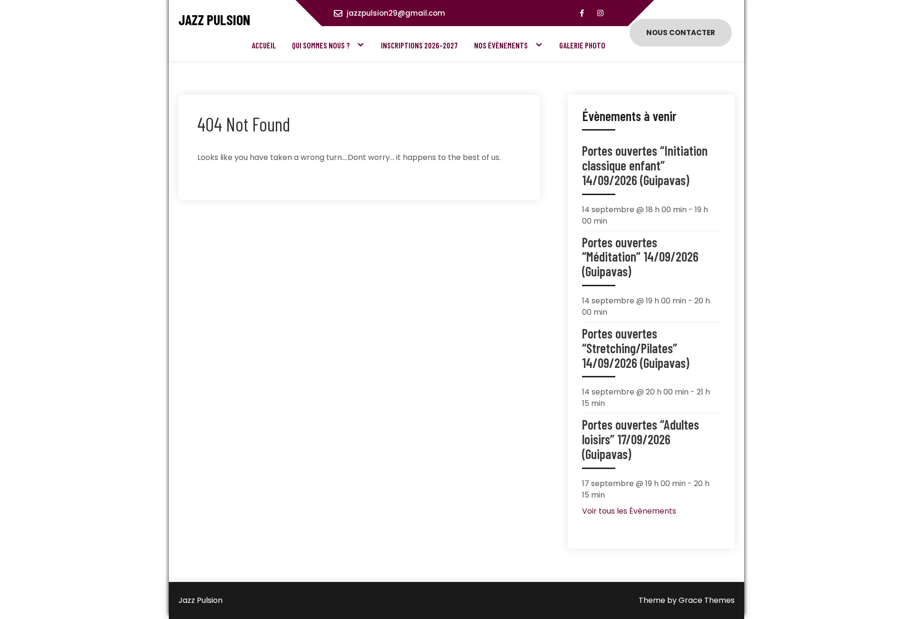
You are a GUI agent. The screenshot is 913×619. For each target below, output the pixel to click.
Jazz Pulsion (214, 20)
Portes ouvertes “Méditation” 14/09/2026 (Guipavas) (640, 257)
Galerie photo (582, 45)
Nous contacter (680, 33)
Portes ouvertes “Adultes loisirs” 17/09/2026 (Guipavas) (640, 439)
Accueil (264, 45)
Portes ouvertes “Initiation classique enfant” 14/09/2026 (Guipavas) (645, 165)
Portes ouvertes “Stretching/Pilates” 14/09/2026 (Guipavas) (635, 348)
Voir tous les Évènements (629, 511)
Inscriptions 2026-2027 (419, 45)
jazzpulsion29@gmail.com (396, 13)
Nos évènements (501, 45)
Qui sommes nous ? (321, 45)
